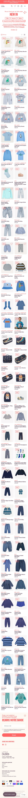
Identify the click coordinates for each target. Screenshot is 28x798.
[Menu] (25, 6)
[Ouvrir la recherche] (11, 6)
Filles (7, 18)
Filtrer (4, 34)
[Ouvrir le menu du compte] (18, 6)
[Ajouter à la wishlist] (11, 38)
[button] (14, 30)
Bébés (20, 18)
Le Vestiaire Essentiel (19, 21)
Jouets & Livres (7, 21)
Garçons (14, 18)
